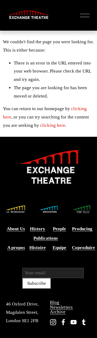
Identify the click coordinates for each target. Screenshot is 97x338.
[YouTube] (73, 322)
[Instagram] (53, 322)
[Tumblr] (84, 322)
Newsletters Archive (61, 309)
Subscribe (36, 283)
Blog (54, 302)
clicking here (52, 125)
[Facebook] (63, 322)
